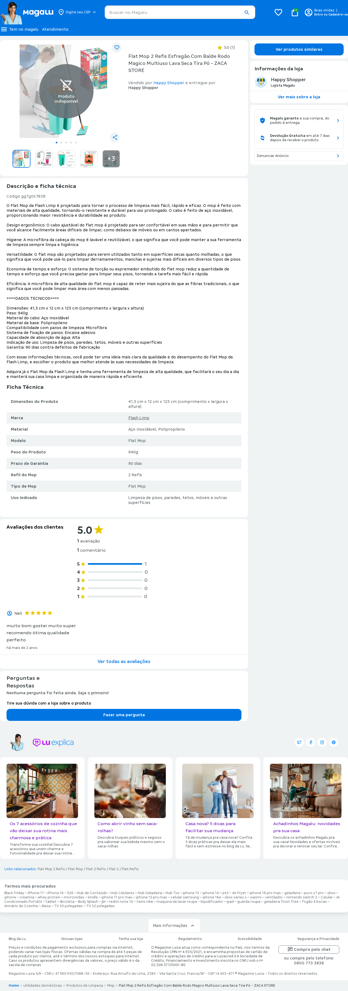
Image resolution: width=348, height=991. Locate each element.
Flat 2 (114, 869)
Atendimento (55, 29)
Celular (327, 897)
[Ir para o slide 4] (71, 142)
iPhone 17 (36, 893)
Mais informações (170, 925)
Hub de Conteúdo (92, 893)
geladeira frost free (281, 902)
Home (14, 985)
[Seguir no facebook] (310, 742)
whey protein (49, 897)
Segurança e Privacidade (318, 939)
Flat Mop (75, 869)
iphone (10, 897)
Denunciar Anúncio (273, 156)
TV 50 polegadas (68, 906)
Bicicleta (67, 902)
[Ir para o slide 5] (76, 142)
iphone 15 (191, 893)
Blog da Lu (17, 939)
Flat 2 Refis (96, 869)
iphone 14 (211, 893)
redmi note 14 (121, 902)
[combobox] (180, 12)
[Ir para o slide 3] (66, 142)
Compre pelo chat (312, 949)
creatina (27, 897)
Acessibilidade (250, 939)
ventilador (274, 897)
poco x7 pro (314, 893)
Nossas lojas (72, 939)
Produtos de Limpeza (84, 985)
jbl (103, 902)
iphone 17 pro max (116, 897)
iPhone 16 (55, 893)
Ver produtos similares (299, 49)
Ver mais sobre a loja (299, 97)
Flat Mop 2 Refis (51, 869)
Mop (110, 985)
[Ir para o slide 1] (56, 142)
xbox (331, 893)
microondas (74, 897)
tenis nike (144, 902)
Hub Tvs (172, 893)
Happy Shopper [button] (168, 83)
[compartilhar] (115, 137)
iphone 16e (212, 897)
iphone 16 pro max (265, 893)
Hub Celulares (122, 893)
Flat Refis (130, 869)
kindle (93, 897)
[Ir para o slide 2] (61, 142)
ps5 (225, 893)
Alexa (46, 906)
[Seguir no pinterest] (333, 742)
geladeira (292, 893)
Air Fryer (239, 893)
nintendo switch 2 (301, 897)
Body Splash (88, 902)
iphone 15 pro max (151, 897)
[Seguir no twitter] (299, 742)
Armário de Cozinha (21, 906)
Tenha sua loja (130, 939)
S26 (70, 893)
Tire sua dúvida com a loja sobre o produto (49, 703)
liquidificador (212, 902)
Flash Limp (138, 418)
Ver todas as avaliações (124, 661)
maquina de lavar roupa (177, 902)
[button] (246, 12)
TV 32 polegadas (100, 906)
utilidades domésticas (42, 985)
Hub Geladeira (150, 893)
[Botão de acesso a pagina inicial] (26, 12)
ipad (230, 902)
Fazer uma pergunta (124, 715)
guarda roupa (248, 902)
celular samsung (185, 897)
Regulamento (190, 939)
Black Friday (14, 893)
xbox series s (236, 897)
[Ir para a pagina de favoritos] (278, 12)
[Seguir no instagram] (322, 742)
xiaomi (256, 897)
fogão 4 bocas (314, 902)
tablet (51, 902)
